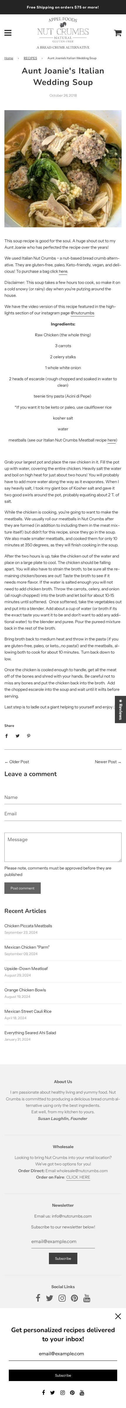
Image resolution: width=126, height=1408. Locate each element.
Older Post (19, 761)
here (63, 271)
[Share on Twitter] (18, 735)
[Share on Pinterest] (29, 735)
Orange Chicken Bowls (25, 990)
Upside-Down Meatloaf (26, 968)
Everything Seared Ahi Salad (30, 1032)
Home (8, 58)
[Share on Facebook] (8, 735)
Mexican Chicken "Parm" (27, 947)
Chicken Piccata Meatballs (28, 925)
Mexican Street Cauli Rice (28, 1011)
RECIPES (30, 58)
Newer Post (106, 761)
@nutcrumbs (82, 313)
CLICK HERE (78, 1177)
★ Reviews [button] (120, 709)
